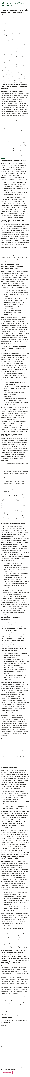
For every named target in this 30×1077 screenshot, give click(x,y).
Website (3, 1059)
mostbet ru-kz (15, 261)
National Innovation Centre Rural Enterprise (12, 4)
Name (3, 1046)
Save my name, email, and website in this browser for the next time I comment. (14, 1068)
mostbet (3, 158)
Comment (4, 1025)
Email (3, 1053)
